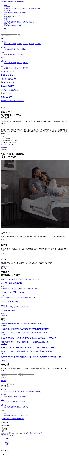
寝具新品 (25, 22)
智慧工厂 (19, 22)
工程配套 (17, 12)
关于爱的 (7, 7)
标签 (8, 435)
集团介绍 (7, 8)
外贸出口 (23, 12)
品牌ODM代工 (8, 12)
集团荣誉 (31, 8)
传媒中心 (7, 20)
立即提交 (3, 381)
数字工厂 (7, 18)
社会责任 (38, 8)
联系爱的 (7, 25)
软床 (10, 16)
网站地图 (3, 435)
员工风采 (25, 25)
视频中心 (31, 22)
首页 (5, 5)
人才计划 (19, 25)
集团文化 (19, 8)
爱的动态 (7, 22)
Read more (4, 137)
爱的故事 (13, 8)
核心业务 (7, 10)
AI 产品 (6, 16)
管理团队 (25, 8)
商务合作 (13, 25)
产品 (5, 14)
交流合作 (7, 24)
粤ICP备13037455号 (36, 433)
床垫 (14, 16)
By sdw (12, 435)
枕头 (17, 16)
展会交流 (13, 22)
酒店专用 (22, 16)
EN (5, 29)
